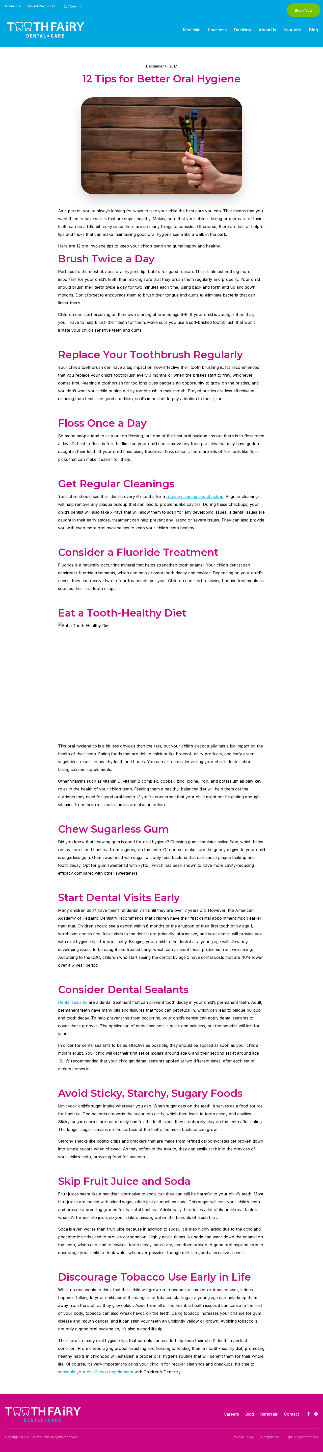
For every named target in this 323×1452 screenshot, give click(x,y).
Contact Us (13, 6)
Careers (231, 1414)
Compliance (270, 1437)
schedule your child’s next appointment (95, 1371)
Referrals (269, 1414)
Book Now (304, 10)
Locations (217, 29)
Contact (291, 1414)
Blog (313, 29)
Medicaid (192, 29)
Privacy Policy (243, 1437)
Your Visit (293, 29)
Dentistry (242, 29)
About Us (267, 29)
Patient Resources (41, 6)
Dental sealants (72, 1002)
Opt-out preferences (302, 1437)
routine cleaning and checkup (194, 496)
